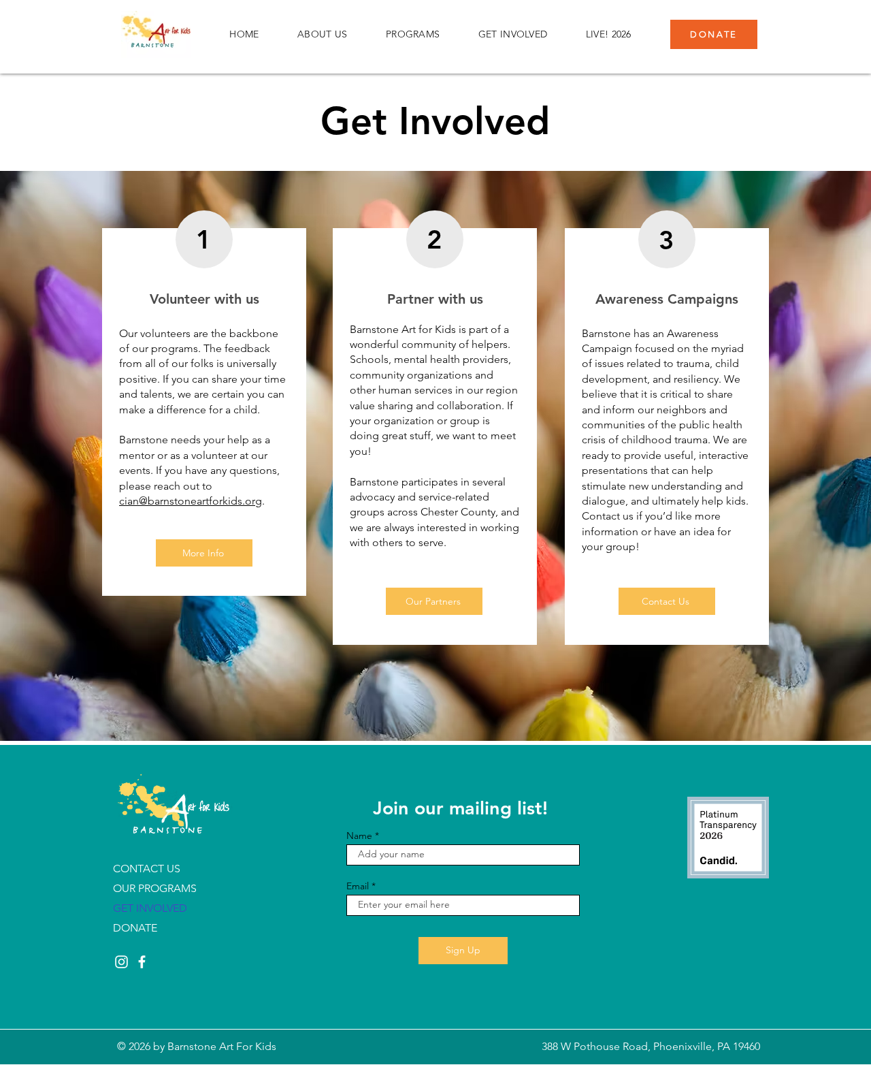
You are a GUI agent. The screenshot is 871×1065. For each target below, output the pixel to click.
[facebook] (141, 961)
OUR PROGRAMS (155, 888)
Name (359, 835)
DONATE (135, 927)
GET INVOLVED (150, 908)
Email (357, 886)
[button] (322, 34)
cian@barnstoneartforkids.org (190, 500)
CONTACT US (146, 868)
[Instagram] (121, 961)
